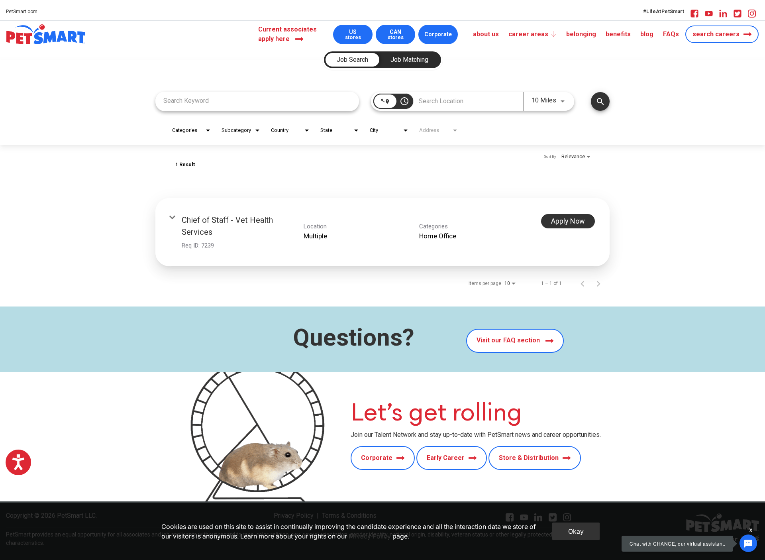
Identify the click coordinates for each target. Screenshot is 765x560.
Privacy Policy (370, 536)
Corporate (438, 34)
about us (486, 34)
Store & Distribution (529, 458)
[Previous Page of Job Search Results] (582, 283)
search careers (716, 34)
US (353, 34)
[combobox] (257, 100)
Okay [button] (576, 531)
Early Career (446, 458)
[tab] (352, 60)
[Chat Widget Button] (748, 543)
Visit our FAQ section (509, 340)
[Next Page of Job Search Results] (598, 283)
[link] (382, 232)
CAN (396, 34)
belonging (581, 34)
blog (646, 34)
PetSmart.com (21, 11)
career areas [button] (528, 34)
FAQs (671, 34)
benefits (618, 34)
